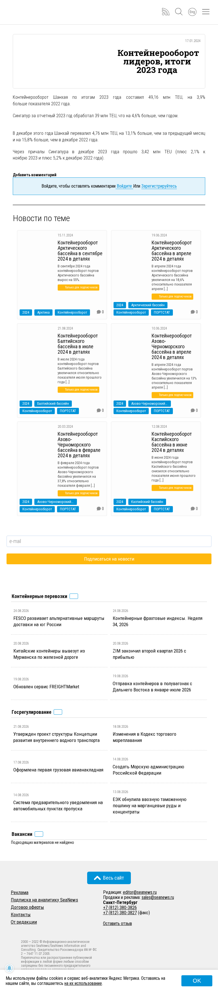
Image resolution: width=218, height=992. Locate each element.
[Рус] (13, 929)
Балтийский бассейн (53, 403)
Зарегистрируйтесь (159, 186)
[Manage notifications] (9, 968)
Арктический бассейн (148, 305)
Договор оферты (27, 907)
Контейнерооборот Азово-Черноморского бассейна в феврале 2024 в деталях (79, 444)
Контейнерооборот (72, 312)
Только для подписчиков (81, 287)
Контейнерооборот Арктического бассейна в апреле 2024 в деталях (172, 251)
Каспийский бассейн (147, 502)
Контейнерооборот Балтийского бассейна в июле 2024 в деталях (78, 344)
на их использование (83, 983)
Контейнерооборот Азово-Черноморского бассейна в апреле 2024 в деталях (172, 346)
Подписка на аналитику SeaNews (44, 900)
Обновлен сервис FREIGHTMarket (46, 686)
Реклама (19, 892)
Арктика (43, 312)
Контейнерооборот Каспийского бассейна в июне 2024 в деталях (172, 442)
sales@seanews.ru (158, 897)
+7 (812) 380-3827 (120, 912)
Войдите (124, 186)
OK (197, 981)
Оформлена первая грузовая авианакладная (58, 770)
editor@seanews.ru (140, 892)
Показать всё (74, 596)
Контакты (21, 914)
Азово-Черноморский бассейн (151, 403)
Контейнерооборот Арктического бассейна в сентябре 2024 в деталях (80, 251)
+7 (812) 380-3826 (120, 907)
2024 (25, 312)
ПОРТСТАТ (162, 312)
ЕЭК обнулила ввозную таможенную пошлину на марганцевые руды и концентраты (149, 805)
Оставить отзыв (117, 923)
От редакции (24, 922)
